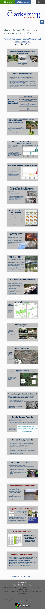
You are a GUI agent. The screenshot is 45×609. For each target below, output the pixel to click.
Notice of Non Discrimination (22, 585)
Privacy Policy (22, 582)
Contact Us (25, 2)
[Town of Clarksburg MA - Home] (23, 11)
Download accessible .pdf (23, 576)
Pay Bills (9, 2)
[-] (22, 58)
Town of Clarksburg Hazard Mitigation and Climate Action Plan (22, 40)
